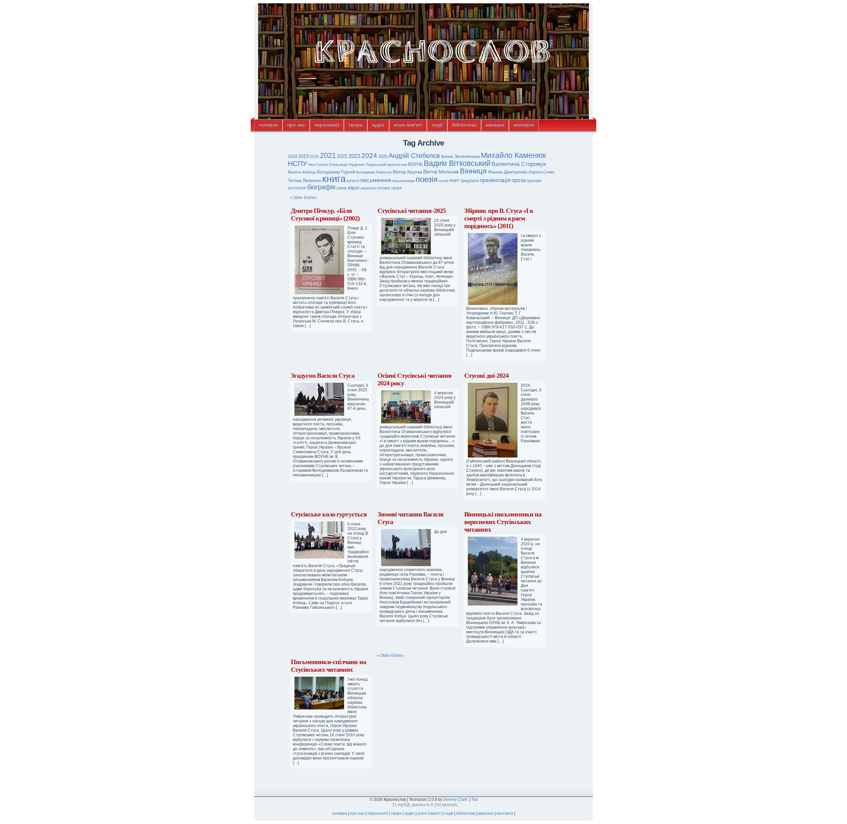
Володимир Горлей (336, 172)
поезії (443, 181)
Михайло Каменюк (513, 155)
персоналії (326, 124)
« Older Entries (303, 197)
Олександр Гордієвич (347, 165)
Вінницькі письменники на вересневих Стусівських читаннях (502, 521)
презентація (495, 180)
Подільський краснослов (386, 165)
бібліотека (464, 124)
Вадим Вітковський (457, 163)
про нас (296, 124)
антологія (297, 188)
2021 (328, 155)
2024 (369, 155)
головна (268, 124)
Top (474, 799)
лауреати (368, 188)
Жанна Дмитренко (507, 171)
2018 (292, 156)
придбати (469, 180)
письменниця (403, 181)
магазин (495, 124)
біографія (321, 187)
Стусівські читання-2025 (412, 210)
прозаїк (534, 180)
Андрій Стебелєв (414, 155)
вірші (353, 187)
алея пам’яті (408, 124)
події (437, 124)
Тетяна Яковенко (304, 180)
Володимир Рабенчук (374, 172)
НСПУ (297, 163)
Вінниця (473, 171)
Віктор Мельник (441, 171)
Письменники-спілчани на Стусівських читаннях (328, 665)
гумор (341, 188)
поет (454, 180)
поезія (427, 179)
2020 (314, 156)
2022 (342, 156)
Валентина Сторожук (519, 164)
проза (519, 180)
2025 (382, 156)
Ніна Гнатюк (318, 165)
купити (353, 180)
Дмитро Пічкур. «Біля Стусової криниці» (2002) (325, 214)
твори (355, 124)
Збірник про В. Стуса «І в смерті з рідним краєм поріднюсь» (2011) (498, 218)
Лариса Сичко (541, 172)
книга (334, 178)
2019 (303, 156)
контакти (523, 124)
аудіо (378, 124)
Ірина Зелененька (460, 156)
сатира (383, 188)
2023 (354, 156)
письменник (375, 180)
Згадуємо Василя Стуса (322, 375)
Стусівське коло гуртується (329, 514)
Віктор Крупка (407, 171)
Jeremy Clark (455, 799)
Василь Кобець (302, 172)
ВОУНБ (415, 164)
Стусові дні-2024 (486, 375)
